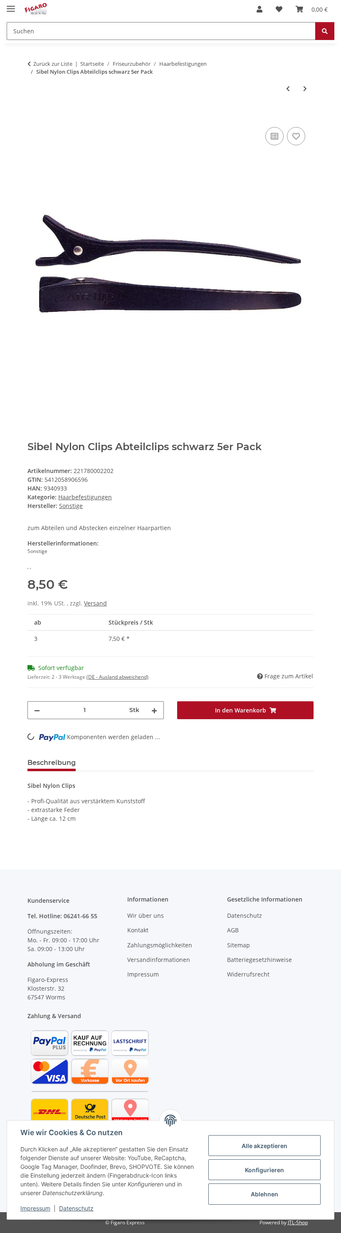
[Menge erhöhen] (154, 710)
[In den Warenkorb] (34, 115)
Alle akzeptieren (264, 1145)
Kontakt (137, 930)
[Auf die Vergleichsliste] (274, 136)
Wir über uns (145, 915)
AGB (233, 930)
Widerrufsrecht (248, 974)
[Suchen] (324, 31)
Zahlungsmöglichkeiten (159, 945)
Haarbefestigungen (85, 497)
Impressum (35, 1208)
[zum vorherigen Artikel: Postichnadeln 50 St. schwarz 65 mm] (288, 88)
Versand (95, 603)
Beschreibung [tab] (51, 763)
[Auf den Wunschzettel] (296, 136)
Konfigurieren (264, 1169)
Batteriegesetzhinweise (259, 960)
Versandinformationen (158, 960)
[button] (259, 9)
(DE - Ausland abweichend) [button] (117, 676)
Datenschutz (76, 1208)
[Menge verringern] (37, 710)
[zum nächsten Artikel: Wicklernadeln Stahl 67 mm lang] (305, 88)
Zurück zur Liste (52, 63)
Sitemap (238, 945)
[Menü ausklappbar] (11, 5)
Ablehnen (264, 1194)
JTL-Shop (298, 1222)
